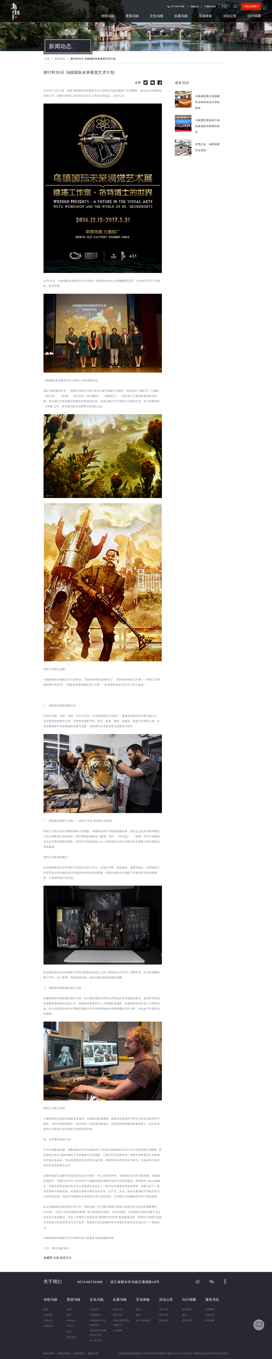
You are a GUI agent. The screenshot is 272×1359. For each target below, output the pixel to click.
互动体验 (205, 16)
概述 (45, 1309)
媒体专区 (93, 1353)
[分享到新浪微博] (145, 82)
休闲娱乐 (71, 1320)
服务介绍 (117, 1315)
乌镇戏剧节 (96, 1315)
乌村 (69, 1331)
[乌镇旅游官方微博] (197, 1281)
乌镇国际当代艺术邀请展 (98, 1322)
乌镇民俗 (48, 1326)
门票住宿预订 (251, 6)
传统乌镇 (107, 16)
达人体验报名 (143, 1320)
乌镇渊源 (48, 1315)
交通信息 (187, 1320)
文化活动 (94, 1309)
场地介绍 (117, 1309)
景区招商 (71, 1337)
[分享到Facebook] (159, 82)
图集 (138, 1315)
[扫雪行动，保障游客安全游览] (198, 154)
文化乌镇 (156, 16)
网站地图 (63, 1353)
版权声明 (48, 1353)
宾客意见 (210, 1315)
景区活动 (164, 1315)
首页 (47, 58)
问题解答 (210, 1309)
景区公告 (164, 1309)
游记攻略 (187, 1309)
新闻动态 (60, 46)
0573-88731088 (177, 6)
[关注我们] (211, 1281)
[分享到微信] (152, 82)
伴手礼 (70, 1326)
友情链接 (78, 1353)
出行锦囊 (254, 16)
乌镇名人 (48, 1320)
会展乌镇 (181, 16)
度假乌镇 (132, 16)
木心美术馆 (96, 1340)
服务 (184, 1315)
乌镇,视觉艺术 (62, 1257)
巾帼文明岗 (210, 6)
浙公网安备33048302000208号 (209, 1353)
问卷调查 (210, 1320)
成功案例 (117, 1330)
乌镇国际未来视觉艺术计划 (98, 1332)
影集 (138, 1309)
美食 (69, 1315)
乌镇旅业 (194, 6)
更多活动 (182, 83)
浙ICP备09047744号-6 (174, 1353)
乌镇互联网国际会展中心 (121, 1322)
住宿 (69, 1309)
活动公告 (229, 16)
